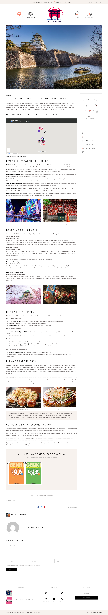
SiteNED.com (98, 612)
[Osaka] (54, 57)
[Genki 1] (16, 473)
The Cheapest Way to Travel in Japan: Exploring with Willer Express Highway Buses (25, 601)
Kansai (9, 500)
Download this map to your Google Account (16, 156)
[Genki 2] (33, 473)
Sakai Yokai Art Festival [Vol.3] (14, 272)
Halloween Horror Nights (13, 262)
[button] (40, 462)
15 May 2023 (25, 604)
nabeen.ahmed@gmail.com (14, 507)
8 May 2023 (25, 595)
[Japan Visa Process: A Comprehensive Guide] (9, 593)
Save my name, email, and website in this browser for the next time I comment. (24, 565)
